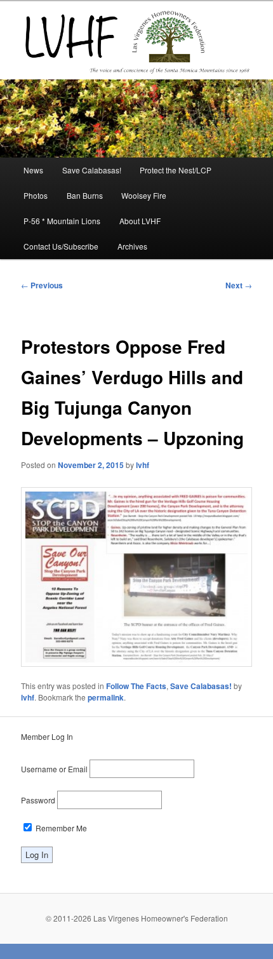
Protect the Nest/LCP (175, 169)
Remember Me (60, 827)
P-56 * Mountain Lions (61, 220)
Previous (42, 285)
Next (238, 285)
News (33, 169)
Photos (35, 195)
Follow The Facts (136, 686)
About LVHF (140, 220)
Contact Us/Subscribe (60, 246)
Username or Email (54, 768)
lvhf (142, 465)
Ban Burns (85, 195)
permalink (106, 697)
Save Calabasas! (91, 169)
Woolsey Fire (143, 195)
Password (38, 800)
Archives (132, 246)
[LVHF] (137, 40)
